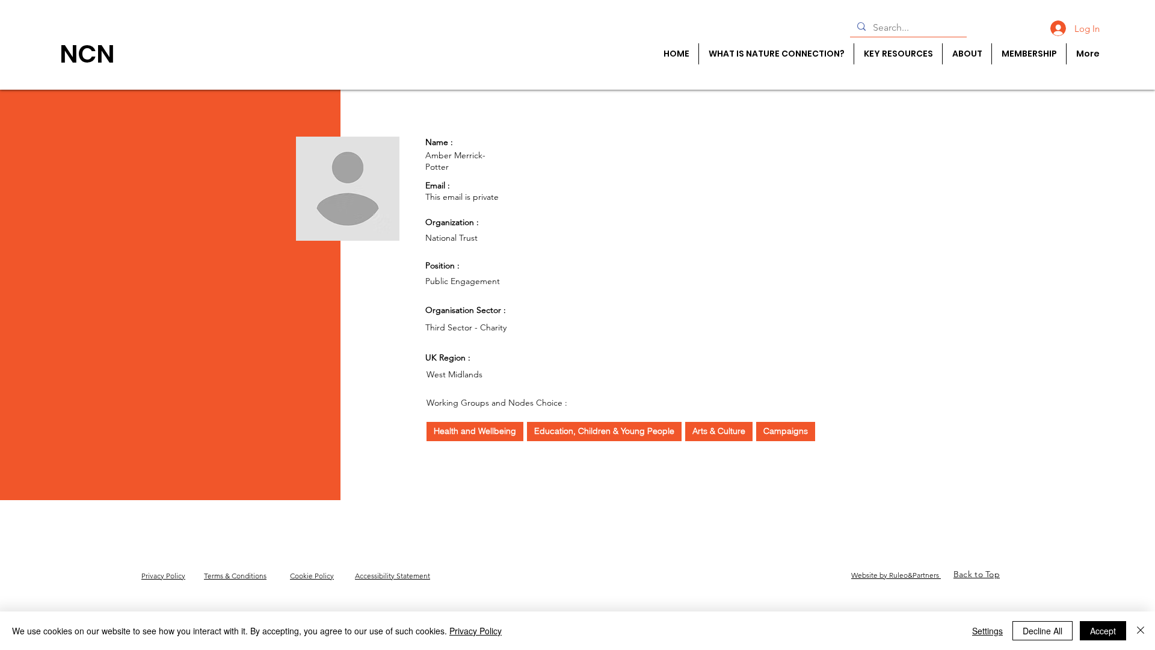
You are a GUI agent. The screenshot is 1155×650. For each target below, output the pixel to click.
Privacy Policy (475, 631)
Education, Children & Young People (604, 431)
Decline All (1042, 631)
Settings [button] (987, 631)
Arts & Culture (718, 431)
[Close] (1140, 630)
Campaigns (785, 431)
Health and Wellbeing (475, 431)
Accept (1103, 631)
